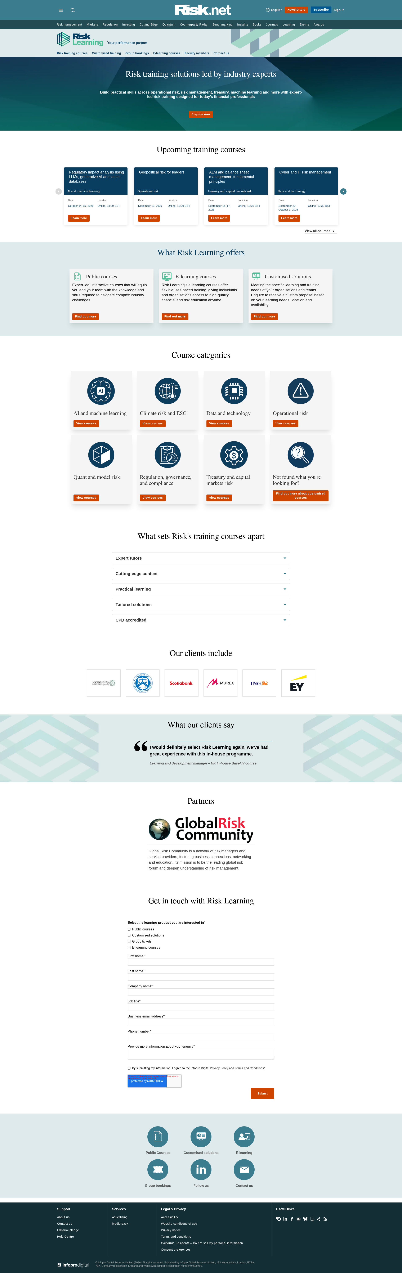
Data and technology (228, 412)
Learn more (79, 218)
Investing (128, 24)
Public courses (101, 276)
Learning (288, 24)
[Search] (73, 10)
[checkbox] (201, 938)
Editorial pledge (68, 1230)
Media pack (120, 1224)
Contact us (221, 53)
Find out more (85, 316)
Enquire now (201, 114)
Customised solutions (288, 276)
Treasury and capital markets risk (228, 479)
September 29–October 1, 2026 (288, 207)
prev (58, 191)
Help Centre (65, 1237)
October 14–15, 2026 (80, 206)
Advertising (120, 1217)
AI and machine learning (100, 412)
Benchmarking (223, 24)
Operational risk (290, 412)
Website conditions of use (179, 1224)
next (343, 191)
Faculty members (197, 53)
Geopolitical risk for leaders (161, 172)
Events (304, 24)
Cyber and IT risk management (305, 172)
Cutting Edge (149, 24)
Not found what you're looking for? (297, 479)
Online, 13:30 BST (109, 206)
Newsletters (296, 10)
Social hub (318, 1219)
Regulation (110, 24)
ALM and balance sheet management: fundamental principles (231, 177)
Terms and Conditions (249, 1068)
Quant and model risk (96, 476)
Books (257, 24)
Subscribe (321, 10)
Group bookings (137, 53)
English (277, 10)
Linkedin (285, 1219)
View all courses (318, 231)
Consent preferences (176, 1250)
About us (63, 1217)
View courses (86, 423)
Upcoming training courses (201, 149)
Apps (311, 1219)
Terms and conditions (176, 1237)
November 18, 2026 (150, 206)
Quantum (168, 24)
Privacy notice (171, 1230)
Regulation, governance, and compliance (165, 479)
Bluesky (305, 1219)
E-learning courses (166, 53)
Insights (242, 24)
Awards (319, 24)
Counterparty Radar (194, 24)
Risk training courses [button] (72, 53)
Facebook (291, 1219)
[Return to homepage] (203, 14)
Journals (272, 24)
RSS (325, 1219)
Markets (92, 24)
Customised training (106, 53)
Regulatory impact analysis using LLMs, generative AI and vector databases (96, 177)
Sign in (339, 10)
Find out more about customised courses (301, 495)
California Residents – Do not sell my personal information (202, 1243)
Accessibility (169, 1217)
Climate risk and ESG (163, 412)
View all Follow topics (278, 1219)
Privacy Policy (219, 1068)
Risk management (69, 24)
